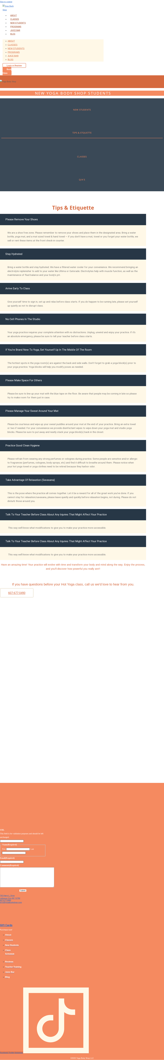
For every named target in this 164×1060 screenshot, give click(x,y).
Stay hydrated (13, 254)
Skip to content (6, 2)
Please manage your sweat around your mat (31, 410)
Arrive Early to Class (17, 288)
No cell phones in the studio (22, 319)
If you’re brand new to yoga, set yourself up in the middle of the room (48, 349)
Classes (14, 19)
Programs (15, 26)
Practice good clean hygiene (22, 445)
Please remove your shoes (21, 219)
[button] (73, 219)
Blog (12, 34)
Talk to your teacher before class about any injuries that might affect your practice (56, 514)
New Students (18, 23)
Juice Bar (15, 30)
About (13, 15)
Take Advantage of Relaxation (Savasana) (30, 479)
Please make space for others (23, 380)
